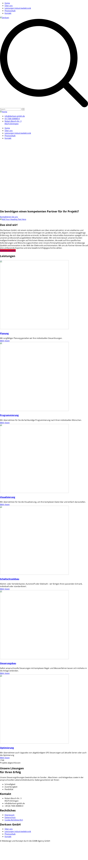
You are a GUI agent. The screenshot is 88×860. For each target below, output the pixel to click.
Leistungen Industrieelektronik (18, 8)
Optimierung (7, 747)
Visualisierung (7, 497)
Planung (4, 333)
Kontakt (8, 13)
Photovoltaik (10, 10)
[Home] (3, 111)
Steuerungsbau (8, 663)
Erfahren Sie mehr (8, 250)
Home (7, 3)
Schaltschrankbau (9, 579)
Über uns (9, 5)
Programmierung (9, 415)
